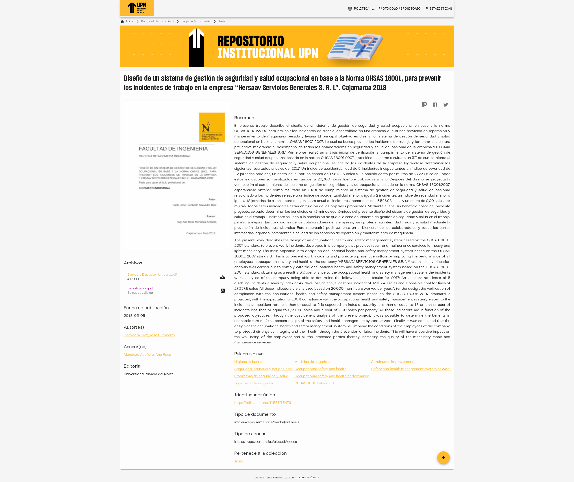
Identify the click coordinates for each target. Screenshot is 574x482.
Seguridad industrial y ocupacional (263, 369)
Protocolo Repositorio (399, 8)
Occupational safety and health (320, 369)
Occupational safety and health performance (331, 376)
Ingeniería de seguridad (254, 383)
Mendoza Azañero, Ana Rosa (147, 354)
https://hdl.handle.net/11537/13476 (262, 403)
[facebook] (434, 104)
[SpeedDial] (443, 457)
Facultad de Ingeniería (157, 21)
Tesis (222, 21)
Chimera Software (307, 477)
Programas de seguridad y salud (261, 376)
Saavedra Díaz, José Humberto (149, 335)
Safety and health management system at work (411, 369)
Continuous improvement (392, 362)
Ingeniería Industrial (196, 21)
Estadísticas (441, 8)
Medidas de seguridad (313, 362)
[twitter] (445, 104)
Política (362, 8)
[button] (176, 290)
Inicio (130, 21)
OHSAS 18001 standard (314, 383)
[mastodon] (424, 104)
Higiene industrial (248, 362)
